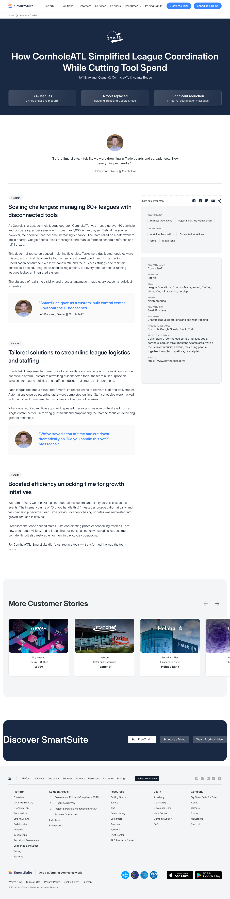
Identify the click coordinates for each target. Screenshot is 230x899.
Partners (115, 6)
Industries (108, 778)
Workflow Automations (162, 234)
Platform (26, 778)
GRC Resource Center (122, 840)
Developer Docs (162, 807)
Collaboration (21, 824)
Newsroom (197, 818)
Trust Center (117, 834)
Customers (84, 6)
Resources (94, 778)
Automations (20, 813)
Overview (19, 797)
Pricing (149, 6)
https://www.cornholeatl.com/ (166, 360)
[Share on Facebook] (194, 201)
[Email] (213, 201)
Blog (112, 807)
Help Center (160, 813)
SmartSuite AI (21, 818)
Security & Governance (26, 840)
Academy (159, 797)
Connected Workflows (192, 234)
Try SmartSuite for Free (204, 797)
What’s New (15, 881)
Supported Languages (26, 845)
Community (160, 802)
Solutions (67, 6)
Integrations (168, 240)
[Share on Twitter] (200, 201)
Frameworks (56, 825)
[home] (21, 6)
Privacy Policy (52, 881)
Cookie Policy (71, 881)
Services (100, 6)
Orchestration (21, 807)
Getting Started (118, 797)
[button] (49, 6)
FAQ (156, 824)
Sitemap (87, 881)
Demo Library (117, 813)
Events (114, 802)
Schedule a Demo (147, 778)
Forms (153, 240)
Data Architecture (23, 802)
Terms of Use (33, 881)
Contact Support (163, 818)
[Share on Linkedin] (207, 201)
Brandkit (195, 824)
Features (18, 856)
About (194, 802)
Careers (195, 807)
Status (194, 813)
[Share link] (220, 201)
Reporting (19, 829)
